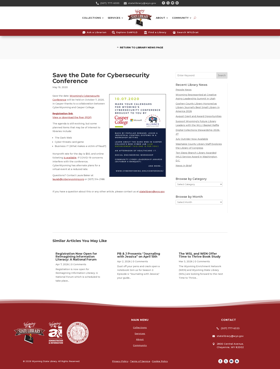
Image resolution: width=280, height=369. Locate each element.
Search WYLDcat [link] (187, 32)
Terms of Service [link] (140, 361)
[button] (163, 3)
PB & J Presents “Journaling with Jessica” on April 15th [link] (138, 255)
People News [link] (184, 89)
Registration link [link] (62, 113)
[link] (98, 3)
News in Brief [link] (184, 165)
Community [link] (140, 345)
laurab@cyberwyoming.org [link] (68, 179)
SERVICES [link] (114, 17)
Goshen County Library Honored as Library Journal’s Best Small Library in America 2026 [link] (198, 107)
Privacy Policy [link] (120, 361)
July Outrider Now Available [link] (192, 139)
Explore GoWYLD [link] (127, 32)
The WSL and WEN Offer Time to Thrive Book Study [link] (200, 255)
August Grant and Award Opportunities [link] (199, 116)
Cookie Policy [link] (160, 361)
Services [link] (140, 333)
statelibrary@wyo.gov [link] (142, 3)
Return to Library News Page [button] (141, 47)
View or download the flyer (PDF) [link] (71, 117)
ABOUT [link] (160, 17)
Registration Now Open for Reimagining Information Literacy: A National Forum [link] (76, 256)
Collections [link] (140, 327)
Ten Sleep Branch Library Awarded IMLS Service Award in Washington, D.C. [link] (196, 156)
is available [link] (70, 157)
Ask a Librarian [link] (96, 32)
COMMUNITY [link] (180, 17)
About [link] (140, 339)
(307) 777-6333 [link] (109, 3)
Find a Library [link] (157, 32)
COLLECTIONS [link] (91, 17)
